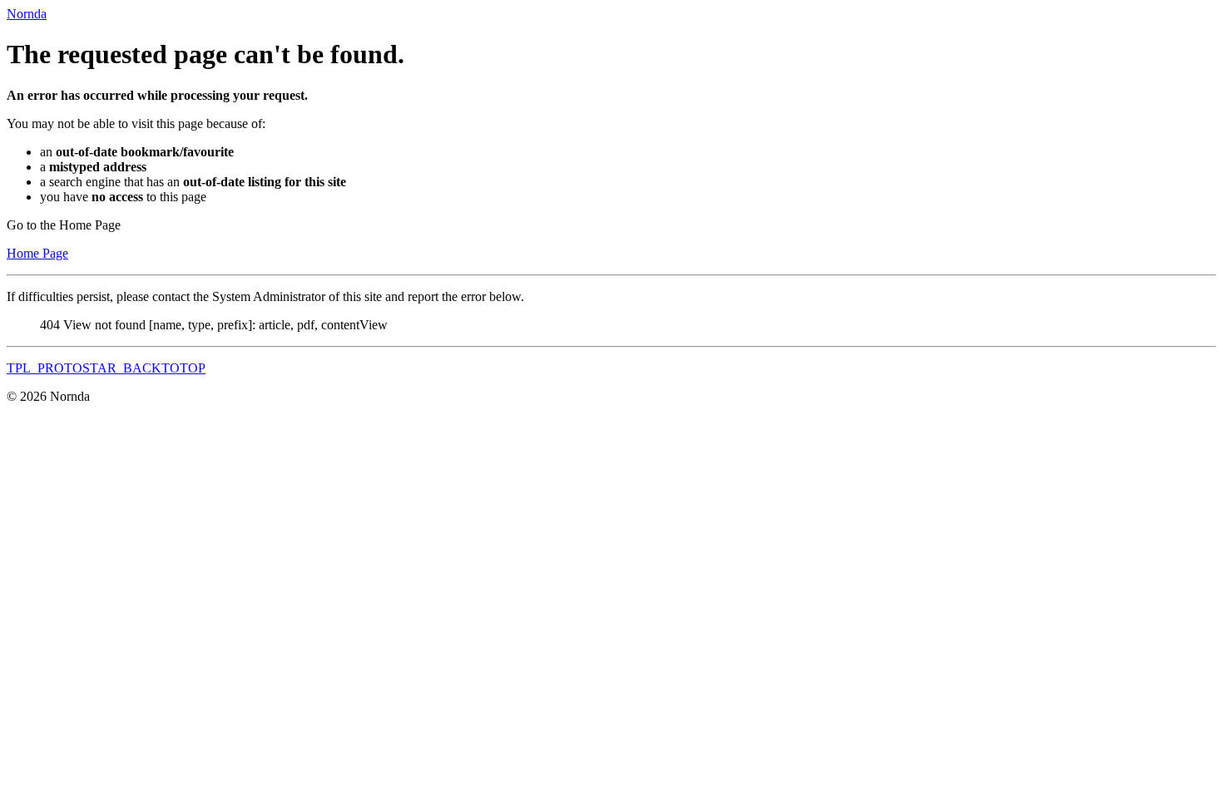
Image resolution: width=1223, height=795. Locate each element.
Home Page (37, 253)
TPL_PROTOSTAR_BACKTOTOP (106, 368)
